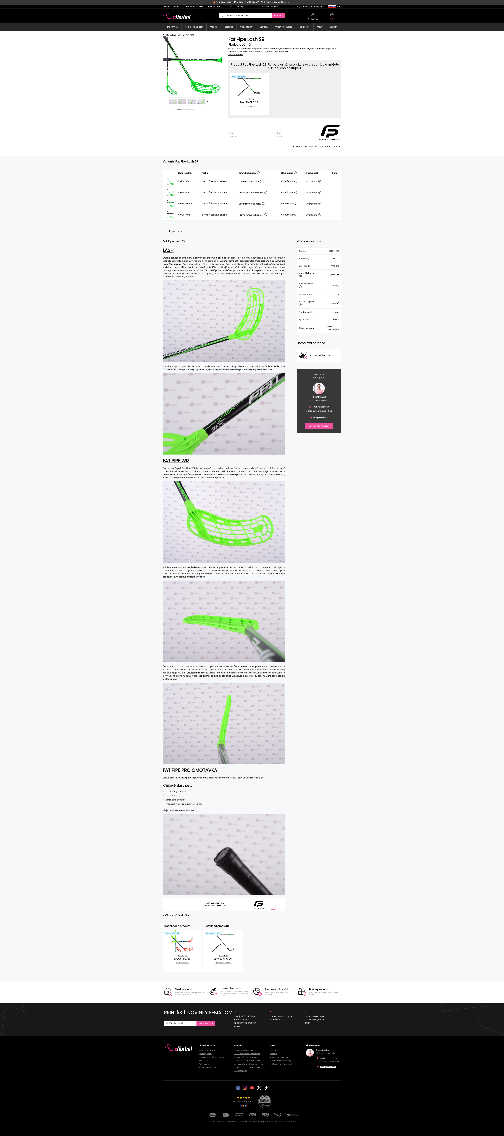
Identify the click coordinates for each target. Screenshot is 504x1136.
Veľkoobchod (205, 1064)
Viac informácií (235, 54)
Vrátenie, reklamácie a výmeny (212, 1057)
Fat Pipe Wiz (176, 460)
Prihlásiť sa (205, 1023)
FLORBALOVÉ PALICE (324, 146)
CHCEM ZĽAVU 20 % (276, 2)
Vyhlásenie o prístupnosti (281, 1064)
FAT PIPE (190, 35)
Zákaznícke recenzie (243, 1101)
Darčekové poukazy (207, 1067)
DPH (200, 1060)
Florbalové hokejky (175, 35)
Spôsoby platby (205, 1053)
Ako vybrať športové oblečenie (247, 1060)
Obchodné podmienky (280, 1057)
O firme (273, 1050)
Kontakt (229, 6)
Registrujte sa (302, 6)
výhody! (320, 6)
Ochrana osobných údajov (281, 1060)
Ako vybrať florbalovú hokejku (247, 1053)
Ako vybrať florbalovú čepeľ (246, 1057)
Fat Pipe (279, 136)
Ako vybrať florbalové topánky (247, 1067)
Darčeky (239, 6)
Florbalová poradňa (172, 6)
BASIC (338, 146)
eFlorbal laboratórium (194, 6)
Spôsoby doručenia (207, 1050)
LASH (168, 250)
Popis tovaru (176, 231)
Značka (299, 146)
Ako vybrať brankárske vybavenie (248, 1064)
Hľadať (278, 16)
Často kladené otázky (243, 1050)
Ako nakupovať (240, 1071)
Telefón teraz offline (269, 6)
